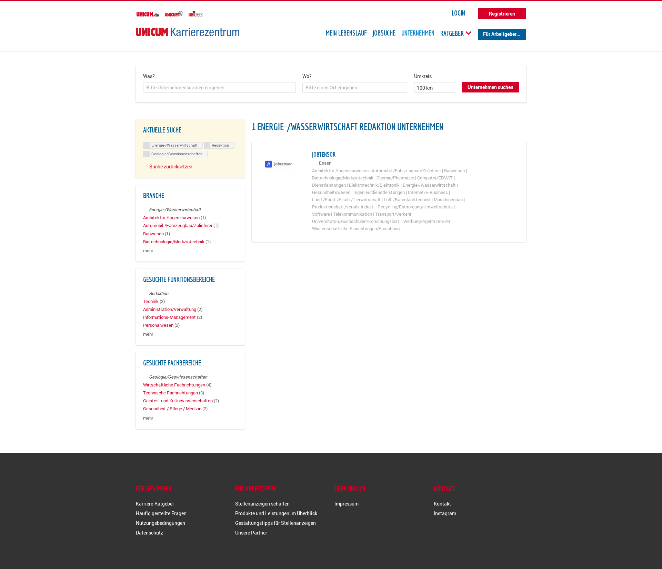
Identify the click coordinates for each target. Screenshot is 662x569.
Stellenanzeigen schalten (262, 503)
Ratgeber (452, 33)
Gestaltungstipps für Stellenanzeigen (275, 523)
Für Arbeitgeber (499, 34)
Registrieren (502, 13)
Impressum (346, 503)
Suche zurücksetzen (170, 166)
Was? (149, 76)
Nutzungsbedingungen (160, 523)
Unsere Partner (251, 532)
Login (458, 13)
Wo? (307, 76)
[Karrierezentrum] (187, 32)
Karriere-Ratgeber (155, 503)
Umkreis (423, 76)
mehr (148, 251)
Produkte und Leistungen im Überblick (276, 513)
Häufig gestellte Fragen (161, 513)
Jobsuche (384, 33)
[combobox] (219, 87)
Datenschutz (149, 532)
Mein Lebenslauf (346, 33)
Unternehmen (417, 33)
